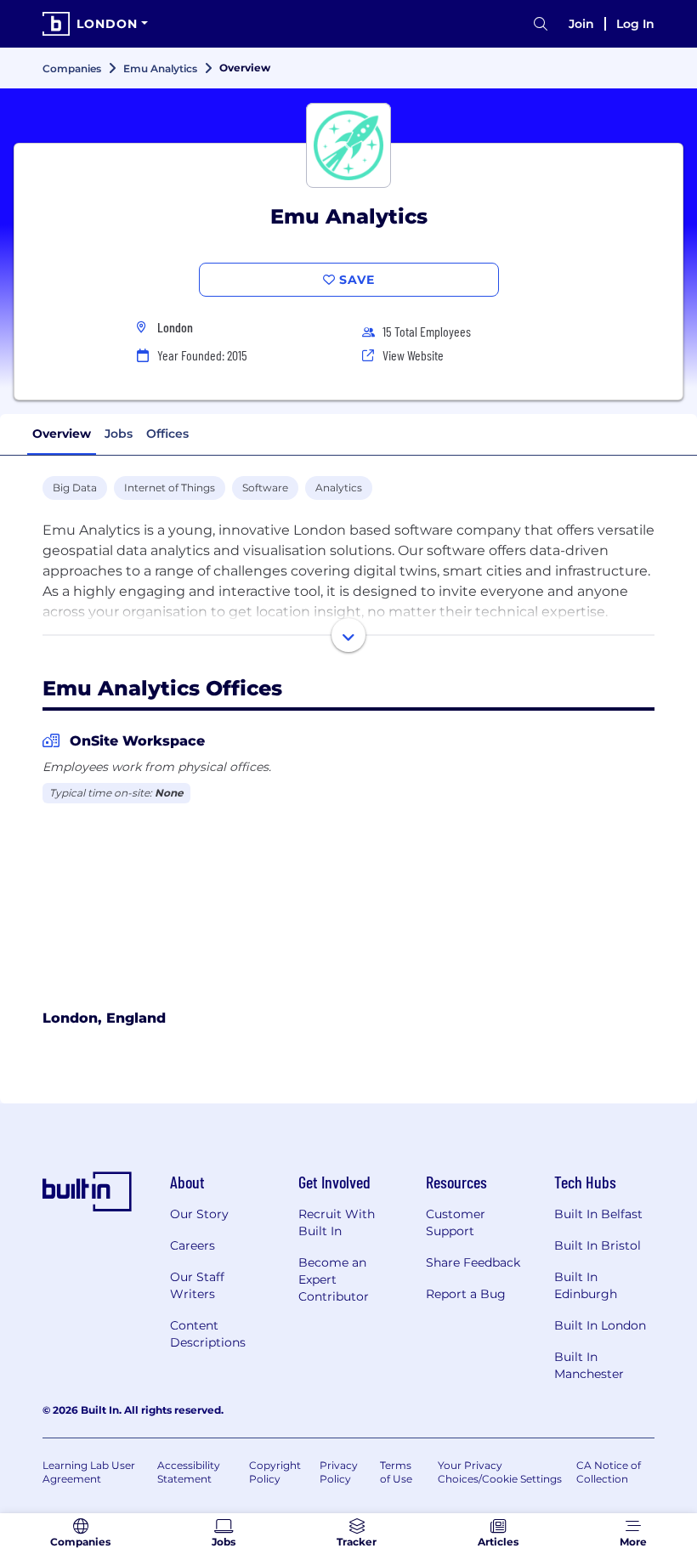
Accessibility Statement (188, 1472)
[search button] (540, 24)
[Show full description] (349, 635)
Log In (635, 23)
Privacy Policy (339, 1472)
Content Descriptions (208, 1334)
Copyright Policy (275, 1472)
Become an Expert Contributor (333, 1279)
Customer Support (455, 1222)
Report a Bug (466, 1294)
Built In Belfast (598, 1214)
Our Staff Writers (197, 1285)
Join (581, 23)
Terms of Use (396, 1472)
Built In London (600, 1325)
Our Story (199, 1214)
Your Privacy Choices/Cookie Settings (500, 1472)
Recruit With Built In (336, 1222)
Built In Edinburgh (585, 1285)
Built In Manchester (589, 1365)
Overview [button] (61, 433)
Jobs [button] (119, 433)
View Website (413, 355)
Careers (192, 1245)
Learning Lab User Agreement (88, 1472)
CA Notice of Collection (608, 1472)
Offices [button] (167, 433)
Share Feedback (473, 1262)
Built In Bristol (597, 1245)
